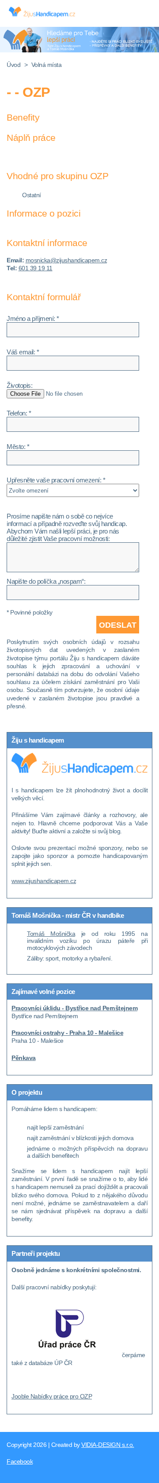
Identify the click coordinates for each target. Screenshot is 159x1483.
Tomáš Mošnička (51, 933)
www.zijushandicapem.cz (43, 880)
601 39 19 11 (36, 268)
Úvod (13, 64)
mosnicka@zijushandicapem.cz (66, 260)
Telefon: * (19, 413)
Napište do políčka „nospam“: (46, 581)
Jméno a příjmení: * (33, 318)
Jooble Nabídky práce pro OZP (51, 1396)
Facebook (20, 1461)
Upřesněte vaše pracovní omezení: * (56, 480)
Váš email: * (23, 352)
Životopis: (19, 385)
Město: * (18, 446)
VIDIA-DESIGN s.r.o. (107, 1444)
